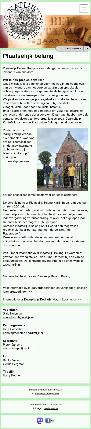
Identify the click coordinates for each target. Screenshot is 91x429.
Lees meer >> (72, 299)
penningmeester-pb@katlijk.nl (23, 333)
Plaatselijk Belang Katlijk (47, 393)
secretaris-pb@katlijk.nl (18, 348)
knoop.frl (57, 389)
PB (52, 420)
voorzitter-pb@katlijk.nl (18, 317)
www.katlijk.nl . (12, 264)
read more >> (51, 408)
